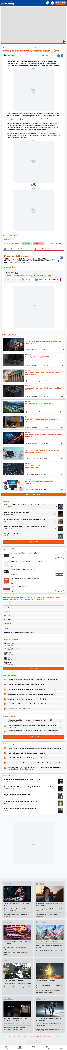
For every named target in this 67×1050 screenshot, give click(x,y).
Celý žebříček (33, 668)
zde (16, 262)
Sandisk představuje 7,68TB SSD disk (39, 357)
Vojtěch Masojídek (32, 349)
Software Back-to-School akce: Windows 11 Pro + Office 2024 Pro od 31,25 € (49, 1024)
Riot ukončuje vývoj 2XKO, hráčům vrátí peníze (49, 950)
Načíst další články (33, 494)
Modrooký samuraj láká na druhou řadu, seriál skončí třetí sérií (49, 904)
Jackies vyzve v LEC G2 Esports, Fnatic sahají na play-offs (49, 946)
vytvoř (49, 275)
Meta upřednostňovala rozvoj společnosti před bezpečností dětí (42, 373)
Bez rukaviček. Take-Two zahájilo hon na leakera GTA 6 (47, 915)
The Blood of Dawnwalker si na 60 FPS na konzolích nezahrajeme (15, 909)
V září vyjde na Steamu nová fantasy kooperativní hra (21, 801)
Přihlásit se (60, 3)
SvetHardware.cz (9, 788)
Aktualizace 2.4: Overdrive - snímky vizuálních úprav (16, 988)
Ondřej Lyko (30, 474)
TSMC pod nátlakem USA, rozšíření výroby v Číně (26, 47)
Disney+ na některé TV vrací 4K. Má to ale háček (17, 1023)
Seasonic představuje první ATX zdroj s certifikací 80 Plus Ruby (44, 389)
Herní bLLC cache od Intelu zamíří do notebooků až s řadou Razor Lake (44, 467)
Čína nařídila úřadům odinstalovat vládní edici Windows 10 (41, 482)
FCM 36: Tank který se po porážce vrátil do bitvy (17, 983)
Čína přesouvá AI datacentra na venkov (39, 404)
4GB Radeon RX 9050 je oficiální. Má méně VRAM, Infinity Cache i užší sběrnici (15, 1028)
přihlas (32, 275)
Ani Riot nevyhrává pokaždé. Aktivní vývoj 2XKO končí (49, 909)
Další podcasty (33, 737)
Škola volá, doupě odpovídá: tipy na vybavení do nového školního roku (42, 451)
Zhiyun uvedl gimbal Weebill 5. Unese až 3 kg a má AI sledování (49, 1019)
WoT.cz (6, 796)
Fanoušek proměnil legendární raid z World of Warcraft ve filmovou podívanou (49, 991)
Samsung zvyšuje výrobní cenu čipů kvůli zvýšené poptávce (43, 436)
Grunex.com (7, 781)
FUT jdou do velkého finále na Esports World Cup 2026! (22, 779)
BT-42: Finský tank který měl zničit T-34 (17, 794)
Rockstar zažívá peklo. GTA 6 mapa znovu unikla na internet (17, 915)
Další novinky (33, 542)
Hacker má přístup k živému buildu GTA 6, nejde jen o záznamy (17, 942)
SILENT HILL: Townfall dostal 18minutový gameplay (15, 953)
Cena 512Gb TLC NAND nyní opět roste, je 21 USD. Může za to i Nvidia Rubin (28, 787)
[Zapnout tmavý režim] (52, 3)
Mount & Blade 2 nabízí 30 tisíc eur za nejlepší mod (20, 808)
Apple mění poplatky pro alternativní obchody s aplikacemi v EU (42, 420)
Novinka (9, 47)
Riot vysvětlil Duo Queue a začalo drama (47, 941)
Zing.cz (6, 803)
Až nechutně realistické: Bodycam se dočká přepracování (16, 948)
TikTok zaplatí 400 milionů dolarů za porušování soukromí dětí (43, 342)
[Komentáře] (52, 55)
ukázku (28, 262)
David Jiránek (11, 55)
